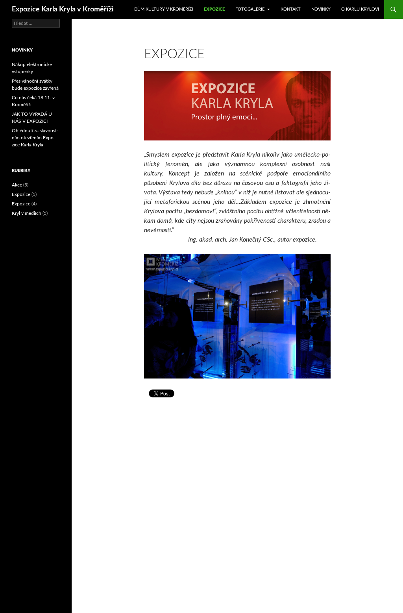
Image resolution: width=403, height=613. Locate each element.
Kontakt (291, 9)
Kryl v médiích (26, 213)
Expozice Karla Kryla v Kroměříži (63, 9)
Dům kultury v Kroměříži (163, 9)
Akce (17, 185)
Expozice (214, 9)
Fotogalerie (249, 9)
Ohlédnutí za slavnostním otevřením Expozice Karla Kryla (35, 137)
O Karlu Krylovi (360, 9)
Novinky (321, 9)
